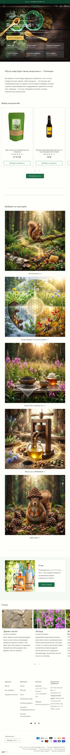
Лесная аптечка (34, 273)
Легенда (39, 631)
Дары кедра (34, 538)
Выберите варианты (17, 163)
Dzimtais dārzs (28, 747)
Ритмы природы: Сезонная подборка (34, 339)
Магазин (23, 690)
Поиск (22, 686)
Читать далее (46, 585)
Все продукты (9, 690)
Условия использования (25, 715)
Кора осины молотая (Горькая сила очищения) (17, 151)
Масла (7, 686)
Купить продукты (15, 38)
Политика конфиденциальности (27, 708)
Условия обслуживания (45, 749)
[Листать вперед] (39, 171)
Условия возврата (26, 703)
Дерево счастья (10, 631)
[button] (4, 6)
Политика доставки (59, 749)
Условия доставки (26, 699)
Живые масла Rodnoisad (34, 472)
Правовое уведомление (58, 751)
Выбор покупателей (35, 38)
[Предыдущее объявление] (3, 2)
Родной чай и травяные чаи (33, 405)
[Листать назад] (31, 171)
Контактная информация (30, 749)
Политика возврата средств (42, 751)
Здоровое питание (11, 694)
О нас (22, 694)
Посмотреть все (35, 176)
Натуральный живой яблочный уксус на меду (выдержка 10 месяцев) (49, 151)
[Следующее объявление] (66, 2)
